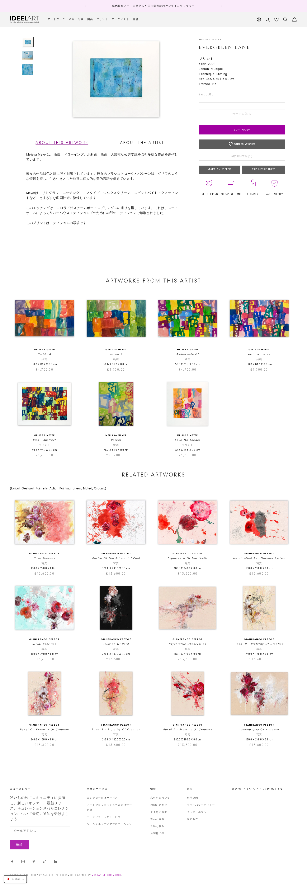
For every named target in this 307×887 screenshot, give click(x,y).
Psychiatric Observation (188, 644)
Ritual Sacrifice (44, 644)
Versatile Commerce (106, 875)
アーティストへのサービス (104, 817)
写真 (81, 19)
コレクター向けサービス (102, 798)
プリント (102, 19)
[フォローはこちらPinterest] (34, 861)
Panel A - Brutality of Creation (187, 729)
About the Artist (142, 143)
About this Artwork (62, 143)
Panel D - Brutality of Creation (259, 644)
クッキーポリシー (198, 812)
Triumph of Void (116, 644)
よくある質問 (158, 812)
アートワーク (56, 19)
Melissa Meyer (210, 39)
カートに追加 (242, 114)
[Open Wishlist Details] (276, 20)
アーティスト (120, 19)
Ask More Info (263, 169)
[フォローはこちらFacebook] (12, 861)
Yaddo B (44, 354)
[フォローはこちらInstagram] (23, 861)
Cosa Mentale (44, 558)
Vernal (116, 440)
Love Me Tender (187, 440)
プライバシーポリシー (201, 805)
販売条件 (192, 819)
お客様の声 (157, 833)
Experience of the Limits (188, 558)
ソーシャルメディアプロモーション (109, 824)
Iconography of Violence (259, 729)
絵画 (72, 19)
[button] (15, 879)
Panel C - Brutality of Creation (44, 729)
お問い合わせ (158, 805)
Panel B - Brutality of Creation (116, 729)
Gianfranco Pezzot (44, 554)
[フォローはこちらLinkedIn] (55, 861)
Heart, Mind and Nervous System (259, 558)
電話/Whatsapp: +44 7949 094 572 (257, 789)
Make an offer (219, 169)
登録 (19, 844)
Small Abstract (44, 440)
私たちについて (160, 798)
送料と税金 (157, 826)
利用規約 (192, 798)
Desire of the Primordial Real (116, 558)
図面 (90, 19)
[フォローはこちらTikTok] (45, 861)
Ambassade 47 (187, 354)
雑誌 (136, 19)
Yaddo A (116, 354)
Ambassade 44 (259, 354)
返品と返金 (157, 819)
